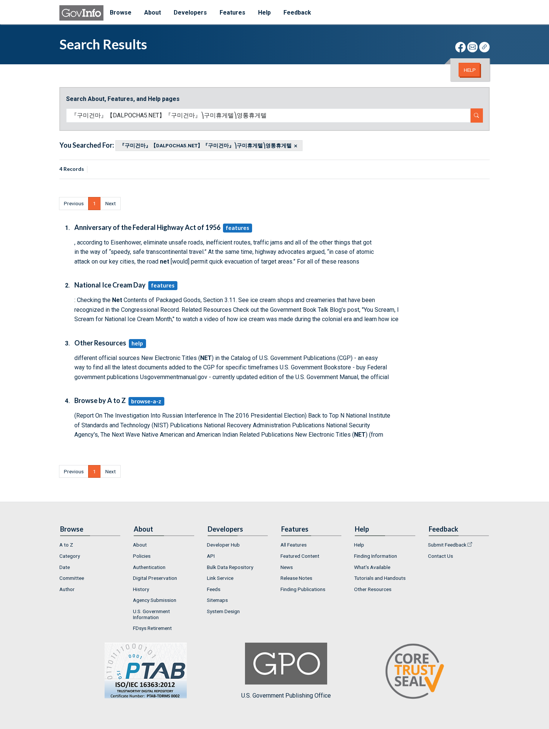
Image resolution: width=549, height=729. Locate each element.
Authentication (149, 567)
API (211, 556)
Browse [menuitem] (120, 12)
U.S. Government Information (151, 614)
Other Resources (372, 589)
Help (470, 70)
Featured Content (299, 556)
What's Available (372, 567)
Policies (142, 556)
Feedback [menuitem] (297, 12)
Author (67, 589)
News (286, 567)
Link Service (220, 578)
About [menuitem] (152, 12)
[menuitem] (90, 545)
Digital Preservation (155, 578)
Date (64, 567)
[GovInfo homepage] (81, 13)
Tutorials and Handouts (380, 578)
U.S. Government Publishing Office (286, 695)
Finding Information (375, 556)
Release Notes (296, 578)
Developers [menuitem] (190, 12)
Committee (71, 578)
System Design (223, 611)
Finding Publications (302, 589)
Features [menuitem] (232, 12)
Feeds (213, 589)
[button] (73, 203)
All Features (293, 545)
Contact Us (440, 556)
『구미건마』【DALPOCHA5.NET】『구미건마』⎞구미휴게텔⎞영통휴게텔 (206, 146)
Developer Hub (223, 545)
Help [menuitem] (264, 12)
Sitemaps (217, 600)
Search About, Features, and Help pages (123, 98)
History (141, 589)
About (140, 545)
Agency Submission (154, 600)
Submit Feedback (447, 545)
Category (69, 556)
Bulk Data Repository (230, 567)
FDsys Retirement (152, 628)
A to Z (66, 545)
